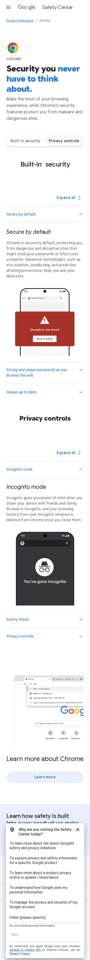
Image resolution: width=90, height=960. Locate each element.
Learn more (45, 777)
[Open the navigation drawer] (8, 7)
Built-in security (26, 141)
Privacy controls (64, 141)
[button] (45, 214)
